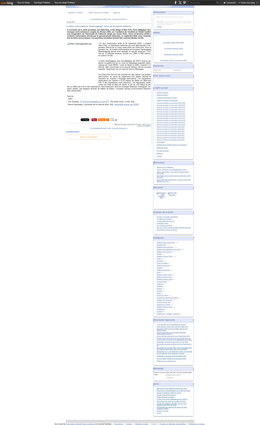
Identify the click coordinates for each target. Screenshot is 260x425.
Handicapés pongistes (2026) (173, 54)
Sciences (160, 284)
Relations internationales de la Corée (169, 249)
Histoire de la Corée (163, 265)
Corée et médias (162, 263)
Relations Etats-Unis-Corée (166, 242)
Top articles (118, 424)
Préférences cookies (197, 424)
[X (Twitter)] (180, 2)
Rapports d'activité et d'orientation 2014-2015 (171, 118)
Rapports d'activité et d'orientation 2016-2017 (171, 122)
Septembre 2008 (161, 196)
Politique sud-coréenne (164, 251)
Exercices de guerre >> (120, 19)
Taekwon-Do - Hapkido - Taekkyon (168, 314)
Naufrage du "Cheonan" (164, 300)
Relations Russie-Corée (164, 279)
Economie (148, 124)
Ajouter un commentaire (89, 137)
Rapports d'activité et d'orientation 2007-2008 (171, 103)
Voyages (159, 291)
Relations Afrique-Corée (164, 307)
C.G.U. (154, 424)
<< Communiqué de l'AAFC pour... (101, 19)
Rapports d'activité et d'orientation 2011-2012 (171, 111)
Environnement (162, 281)
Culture (159, 258)
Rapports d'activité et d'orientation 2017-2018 (171, 124)
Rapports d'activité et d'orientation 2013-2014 (171, 116)
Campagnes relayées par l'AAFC (167, 297)
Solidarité (160, 286)
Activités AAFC (161, 245)
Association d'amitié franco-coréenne (80, 424)
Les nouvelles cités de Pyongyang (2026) (173, 60)
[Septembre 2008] (161, 194)
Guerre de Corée (162, 295)
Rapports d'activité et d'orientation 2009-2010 (171, 107)
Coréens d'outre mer (163, 302)
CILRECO (160, 311)
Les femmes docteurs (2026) (173, 48)
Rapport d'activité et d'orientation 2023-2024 (171, 135)
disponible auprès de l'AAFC (126, 104)
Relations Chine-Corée (164, 277)
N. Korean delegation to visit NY (94, 102)
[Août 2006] (172, 193)
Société (159, 254)
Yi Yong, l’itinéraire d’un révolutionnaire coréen (172, 169)
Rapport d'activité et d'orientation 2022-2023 (171, 133)
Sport (158, 272)
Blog (158, 17)
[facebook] (175, 2)
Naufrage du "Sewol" (163, 304)
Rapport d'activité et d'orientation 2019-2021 (171, 129)
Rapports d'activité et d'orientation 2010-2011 (171, 109)
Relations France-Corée (165, 256)
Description (161, 21)
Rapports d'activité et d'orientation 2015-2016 (171, 120)
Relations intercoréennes (165, 247)
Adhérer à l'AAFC (75, 13)
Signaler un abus (142, 424)
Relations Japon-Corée (164, 274)
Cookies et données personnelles (173, 424)
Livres (159, 413)
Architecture (161, 309)
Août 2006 (172, 195)
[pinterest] (184, 2)
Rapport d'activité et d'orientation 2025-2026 (171, 139)
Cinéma (159, 288)
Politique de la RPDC (163, 270)
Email (155, 374)
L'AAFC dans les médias (98, 13)
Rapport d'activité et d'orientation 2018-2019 (171, 126)
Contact (159, 26)
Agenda (116, 13)
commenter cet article (143, 126)
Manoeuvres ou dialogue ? (165, 167)
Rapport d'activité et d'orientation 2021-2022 (171, 131)
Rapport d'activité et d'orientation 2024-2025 (171, 137)
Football (159, 268)
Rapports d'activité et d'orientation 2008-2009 (171, 105)
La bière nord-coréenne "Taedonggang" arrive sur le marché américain (98, 26)
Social (159, 293)
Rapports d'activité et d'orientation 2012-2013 (171, 113)
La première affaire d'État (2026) (173, 42)
